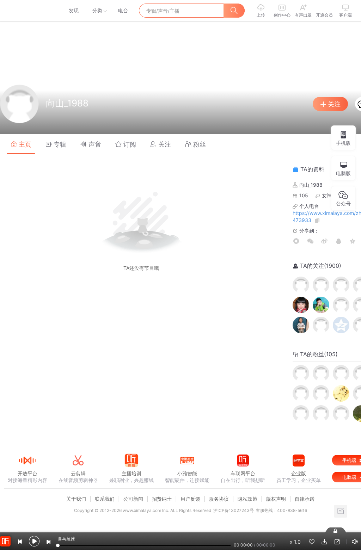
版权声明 (276, 499)
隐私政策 (247, 499)
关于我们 (76, 499)
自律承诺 (304, 499)
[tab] (21, 144)
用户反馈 (190, 499)
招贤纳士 (162, 499)
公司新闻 (133, 499)
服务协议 (219, 499)
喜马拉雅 (27, 10)
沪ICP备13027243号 (233, 510)
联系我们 (105, 499)
